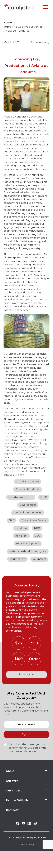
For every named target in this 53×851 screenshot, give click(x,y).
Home (8, 22)
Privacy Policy (26, 844)
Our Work (13, 780)
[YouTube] (23, 823)
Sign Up (26, 734)
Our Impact (14, 790)
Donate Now (26, 674)
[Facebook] (17, 824)
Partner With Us (17, 800)
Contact (11, 810)
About (10, 771)
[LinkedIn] (29, 824)
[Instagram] (35, 824)
